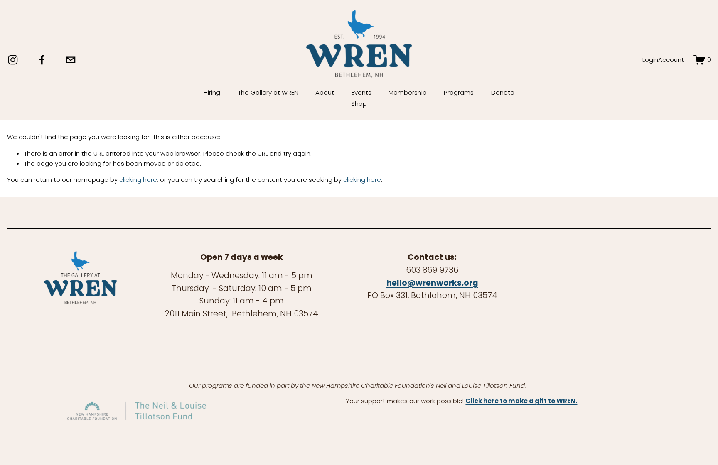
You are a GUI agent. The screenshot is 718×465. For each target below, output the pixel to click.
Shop (359, 103)
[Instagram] (13, 60)
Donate (502, 92)
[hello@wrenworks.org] (70, 60)
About (324, 92)
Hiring (212, 92)
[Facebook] (42, 60)
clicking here (138, 179)
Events (361, 92)
